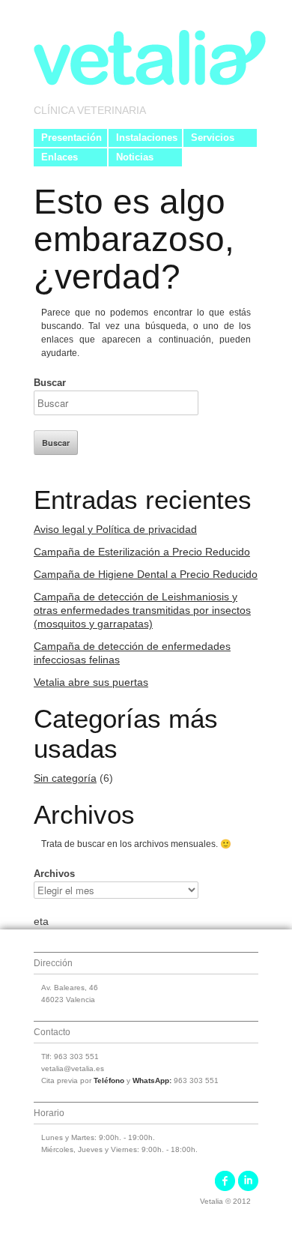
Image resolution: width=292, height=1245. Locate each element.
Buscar (50, 382)
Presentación (71, 137)
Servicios (212, 137)
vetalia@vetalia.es (72, 1068)
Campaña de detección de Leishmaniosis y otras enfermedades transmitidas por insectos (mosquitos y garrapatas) (142, 610)
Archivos (54, 873)
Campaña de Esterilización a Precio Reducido (142, 552)
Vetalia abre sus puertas (91, 682)
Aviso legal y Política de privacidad (115, 529)
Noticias (134, 157)
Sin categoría (65, 778)
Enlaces (59, 157)
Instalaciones (146, 137)
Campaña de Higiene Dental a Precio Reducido (146, 574)
